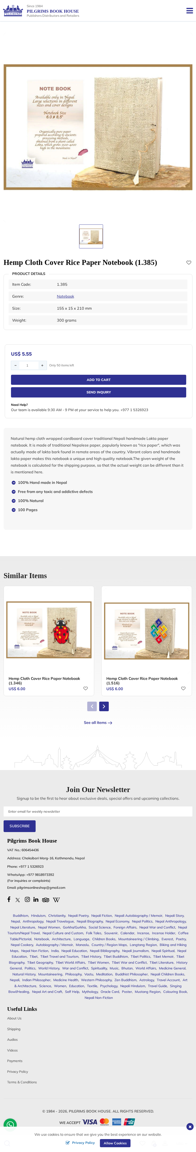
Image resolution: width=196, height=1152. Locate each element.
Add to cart (99, 380)
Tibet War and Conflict (129, 962)
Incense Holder (163, 933)
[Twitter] (17, 899)
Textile (92, 986)
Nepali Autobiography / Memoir (138, 915)
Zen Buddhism (125, 980)
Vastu (88, 974)
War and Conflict (75, 968)
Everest (167, 939)
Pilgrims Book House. (90, 1111)
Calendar (127, 933)
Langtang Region (143, 945)
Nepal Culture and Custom (63, 933)
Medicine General (172, 968)
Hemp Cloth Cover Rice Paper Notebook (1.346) (44, 680)
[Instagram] (27, 899)
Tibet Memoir (163, 956)
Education (76, 986)
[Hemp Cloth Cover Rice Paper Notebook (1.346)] (49, 631)
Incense (143, 933)
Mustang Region (147, 992)
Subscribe (20, 826)
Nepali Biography (90, 921)
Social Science (100, 927)
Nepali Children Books (167, 974)
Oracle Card (110, 992)
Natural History (23, 974)
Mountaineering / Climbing (138, 939)
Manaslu (82, 945)
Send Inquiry (99, 392)
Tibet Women (98, 962)
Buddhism (20, 915)
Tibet (34, 956)
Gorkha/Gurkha (74, 927)
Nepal (15, 921)
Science (45, 986)
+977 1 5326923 (31, 866)
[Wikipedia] (56, 899)
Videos (12, 1050)
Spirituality (99, 968)
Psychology (108, 986)
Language (81, 939)
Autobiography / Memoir (54, 945)
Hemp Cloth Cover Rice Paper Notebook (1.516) (142, 680)
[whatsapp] (10, 1126)
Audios (12, 1039)
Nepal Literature (22, 927)
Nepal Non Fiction (34, 951)
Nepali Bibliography (104, 951)
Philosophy (73, 974)
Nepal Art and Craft (47, 992)
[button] (104, 706)
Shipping (13, 1029)
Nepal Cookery (22, 945)
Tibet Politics (140, 956)
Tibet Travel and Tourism (59, 956)
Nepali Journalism (135, 951)
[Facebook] (9, 899)
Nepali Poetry (78, 915)
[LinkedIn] (35, 899)
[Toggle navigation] (187, 10)
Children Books (103, 939)
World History (48, 968)
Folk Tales (93, 933)
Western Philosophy (96, 980)
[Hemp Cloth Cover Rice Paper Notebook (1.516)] (146, 631)
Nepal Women (49, 927)
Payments (14, 1061)
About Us (14, 1018)
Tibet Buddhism (116, 956)
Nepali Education (74, 951)
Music (114, 968)
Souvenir (111, 933)
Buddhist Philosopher (131, 974)
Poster (127, 992)
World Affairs (146, 968)
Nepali (14, 980)
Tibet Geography (40, 962)
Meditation (104, 974)
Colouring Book (175, 992)
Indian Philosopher (36, 980)
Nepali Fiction (101, 915)
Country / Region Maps (109, 945)
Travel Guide (157, 986)
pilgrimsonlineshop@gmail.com (41, 887)
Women (60, 986)
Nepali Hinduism (132, 986)
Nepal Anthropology (170, 921)
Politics (30, 968)
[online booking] (109, 1121)
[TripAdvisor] (45, 899)
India (55, 951)
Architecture (61, 939)
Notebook (65, 296)
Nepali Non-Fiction (99, 997)
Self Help (72, 992)
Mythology (90, 992)
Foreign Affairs (125, 927)
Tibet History (91, 956)
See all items (95, 722)
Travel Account (168, 980)
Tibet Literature (162, 962)
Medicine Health (65, 980)
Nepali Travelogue (60, 921)
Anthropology (33, 921)
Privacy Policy (17, 1071)
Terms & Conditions (22, 1082)
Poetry (181, 939)
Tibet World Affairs (70, 962)
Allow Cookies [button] (115, 1143)
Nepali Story (174, 915)
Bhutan (127, 968)
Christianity (56, 915)
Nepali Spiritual (163, 951)
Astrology (146, 980)
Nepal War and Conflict (157, 927)
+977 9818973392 (40, 874)
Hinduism (38, 915)
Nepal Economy (117, 921)
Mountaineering (50, 974)
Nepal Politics (142, 921)
